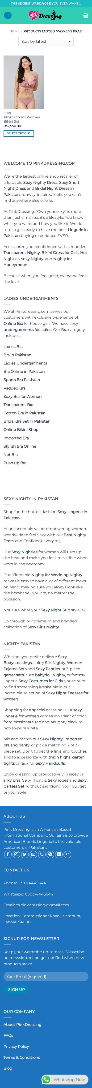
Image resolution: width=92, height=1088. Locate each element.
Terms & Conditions (22, 1057)
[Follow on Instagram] (16, 854)
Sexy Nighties (25, 552)
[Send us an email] (33, 854)
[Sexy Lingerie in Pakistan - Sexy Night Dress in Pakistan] (46, 15)
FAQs (8, 1035)
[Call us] (42, 854)
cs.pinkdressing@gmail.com (42, 905)
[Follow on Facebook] (8, 854)
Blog (8, 1068)
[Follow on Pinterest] (50, 854)
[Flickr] (67, 854)
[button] (8, 15)
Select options (19, 133)
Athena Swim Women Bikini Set (22, 119)
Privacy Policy (16, 1046)
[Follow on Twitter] (25, 854)
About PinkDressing (23, 1024)
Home (14, 31)
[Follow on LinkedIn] (59, 854)
